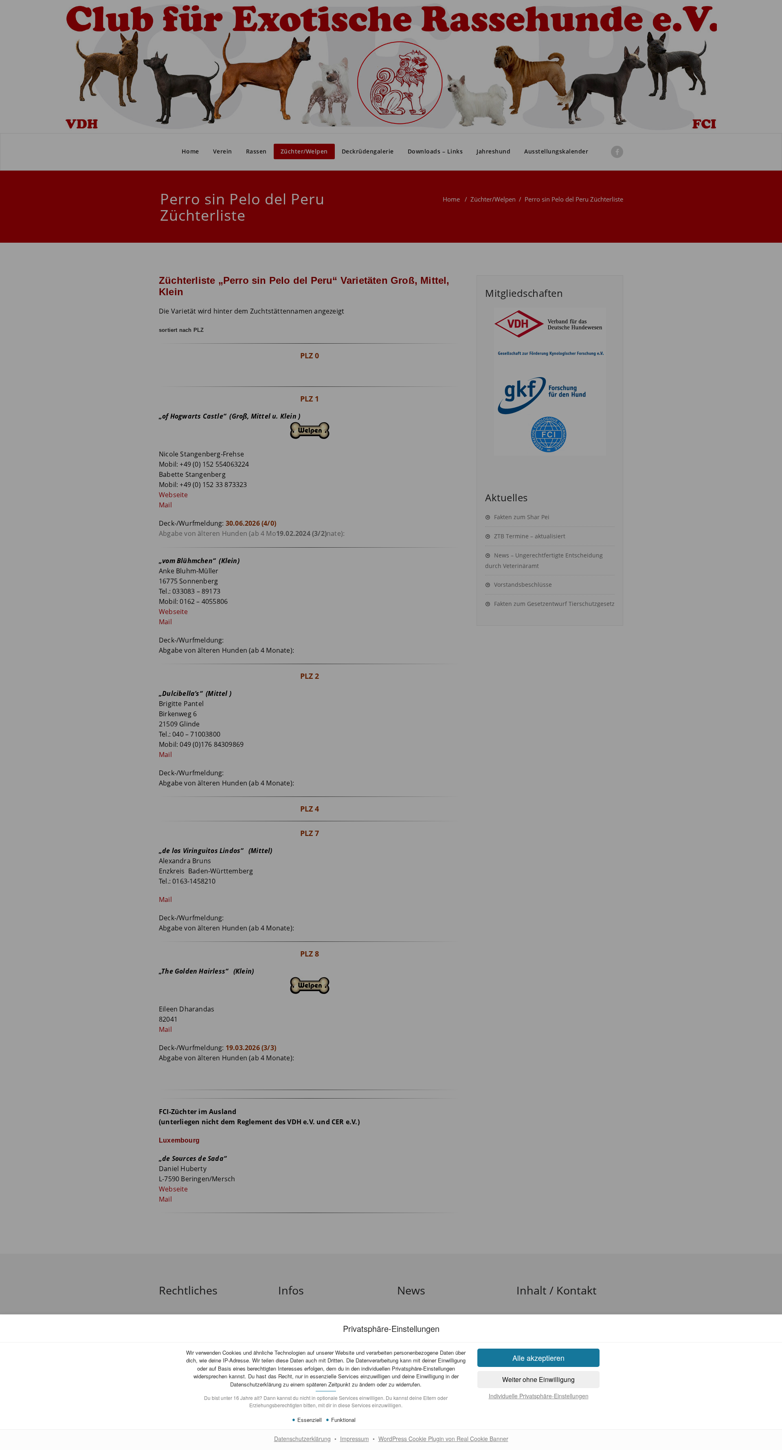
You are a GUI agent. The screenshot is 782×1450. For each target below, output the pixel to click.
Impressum (354, 1439)
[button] (538, 1358)
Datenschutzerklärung (302, 1439)
